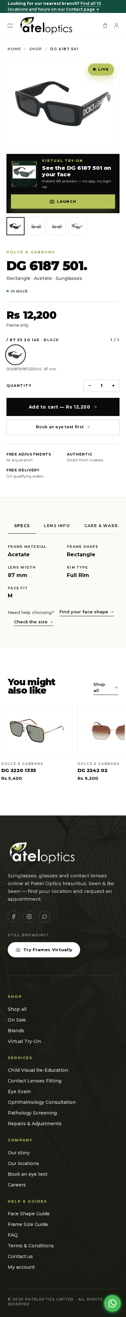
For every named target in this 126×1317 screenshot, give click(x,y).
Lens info (57, 525)
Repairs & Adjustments (35, 1123)
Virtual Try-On (24, 1041)
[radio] (15, 355)
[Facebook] (13, 916)
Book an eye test (27, 1174)
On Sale (17, 1020)
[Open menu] (10, 25)
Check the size (30, 621)
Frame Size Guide (28, 1224)
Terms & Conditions (31, 1246)
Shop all (99, 687)
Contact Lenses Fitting (34, 1081)
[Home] (46, 25)
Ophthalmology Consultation (42, 1102)
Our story (19, 1153)
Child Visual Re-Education (38, 1070)
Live (103, 69)
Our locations (23, 1163)
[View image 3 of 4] (57, 226)
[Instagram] (29, 916)
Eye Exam (19, 1091)
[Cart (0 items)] (105, 25)
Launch (66, 201)
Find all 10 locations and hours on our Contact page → (54, 6)
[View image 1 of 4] (15, 226)
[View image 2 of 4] (36, 226)
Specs (22, 525)
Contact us (20, 1256)
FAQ (13, 1235)
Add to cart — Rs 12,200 (59, 407)
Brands (16, 1031)
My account (21, 1267)
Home (14, 49)
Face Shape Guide (29, 1214)
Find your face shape (83, 611)
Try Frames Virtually (47, 949)
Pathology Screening (32, 1113)
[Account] (116, 25)
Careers (17, 1185)
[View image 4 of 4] (77, 226)
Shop (35, 49)
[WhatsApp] (44, 916)
